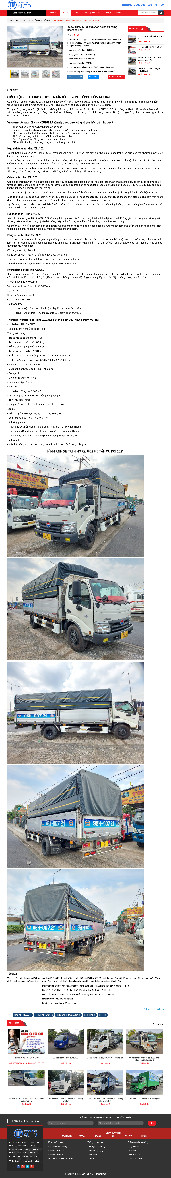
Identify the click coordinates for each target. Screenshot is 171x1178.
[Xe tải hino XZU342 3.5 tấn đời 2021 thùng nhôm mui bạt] (105, 1082)
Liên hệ (119, 13)
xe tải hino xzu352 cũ (23, 1015)
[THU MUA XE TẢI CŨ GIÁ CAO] (26, 1041)
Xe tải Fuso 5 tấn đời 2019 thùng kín (145, 1098)
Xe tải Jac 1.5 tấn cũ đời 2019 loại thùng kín (105, 1058)
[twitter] (27, 1166)
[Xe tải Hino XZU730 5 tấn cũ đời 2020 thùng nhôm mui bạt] (26, 1082)
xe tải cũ (102, 1015)
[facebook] (18, 1166)
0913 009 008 (137, 4)
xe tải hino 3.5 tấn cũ (44, 1015)
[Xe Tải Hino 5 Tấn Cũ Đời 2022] (66, 1041)
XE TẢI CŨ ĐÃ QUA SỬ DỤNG (39, 20)
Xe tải (65, 13)
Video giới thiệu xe (92, 13)
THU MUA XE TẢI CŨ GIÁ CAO (26, 1058)
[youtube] (32, 1166)
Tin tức (108, 13)
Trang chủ (53, 13)
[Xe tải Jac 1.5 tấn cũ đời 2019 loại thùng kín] (105, 1041)
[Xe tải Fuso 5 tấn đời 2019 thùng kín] (144, 1082)
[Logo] (19, 5)
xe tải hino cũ (89, 1015)
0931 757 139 (156, 4)
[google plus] (23, 1166)
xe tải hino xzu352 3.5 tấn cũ (68, 1015)
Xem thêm (157, 1024)
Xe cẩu (76, 13)
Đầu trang (159, 1009)
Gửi (152, 1123)
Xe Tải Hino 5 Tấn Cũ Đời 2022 (65, 1058)
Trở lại (148, 1009)
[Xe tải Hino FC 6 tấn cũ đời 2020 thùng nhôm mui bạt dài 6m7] (144, 1041)
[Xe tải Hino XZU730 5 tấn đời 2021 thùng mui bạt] (66, 1082)
